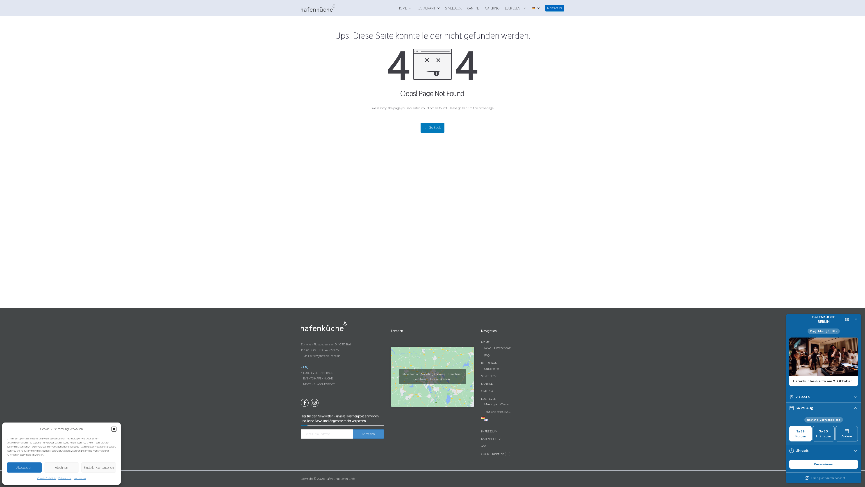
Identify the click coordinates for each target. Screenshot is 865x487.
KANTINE (473, 8)
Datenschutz (64, 478)
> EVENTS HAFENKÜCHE (317, 378)
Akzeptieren (24, 467)
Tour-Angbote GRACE (497, 412)
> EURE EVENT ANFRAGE (317, 373)
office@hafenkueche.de (325, 356)
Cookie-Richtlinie (46, 478)
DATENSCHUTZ (491, 439)
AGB (483, 446)
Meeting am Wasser (496, 404)
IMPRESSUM (489, 431)
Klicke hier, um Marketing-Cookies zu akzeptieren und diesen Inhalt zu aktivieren (432, 376)
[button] (114, 429)
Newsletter (554, 8)
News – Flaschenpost (497, 348)
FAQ (486, 355)
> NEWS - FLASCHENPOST (318, 384)
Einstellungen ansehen (99, 467)
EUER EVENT (513, 8)
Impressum (80, 478)
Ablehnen (61, 467)
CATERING (492, 8)
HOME (402, 8)
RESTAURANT (426, 8)
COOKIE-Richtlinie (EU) (495, 454)
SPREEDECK (453, 8)
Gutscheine (491, 369)
